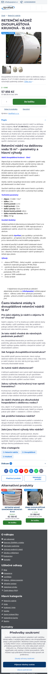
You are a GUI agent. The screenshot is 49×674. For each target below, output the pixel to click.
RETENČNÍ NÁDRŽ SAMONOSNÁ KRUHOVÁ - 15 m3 (12, 509)
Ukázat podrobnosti (24, 670)
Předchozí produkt (13, 478)
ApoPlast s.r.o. (13, 113)
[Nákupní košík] (39, 8)
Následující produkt (37, 478)
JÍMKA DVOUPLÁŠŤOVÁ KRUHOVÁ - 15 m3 (35, 508)
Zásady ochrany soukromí (24, 658)
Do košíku (29, 101)
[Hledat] (33, 8)
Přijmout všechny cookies (24, 664)
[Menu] (44, 8)
